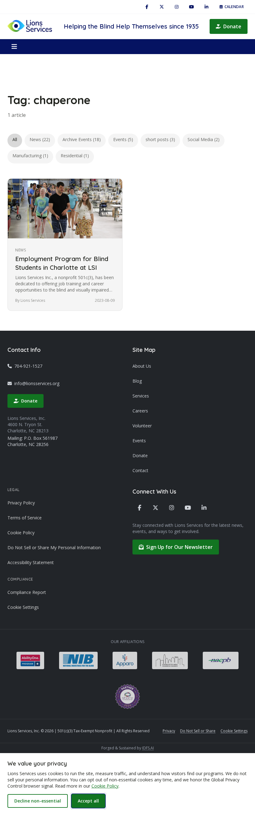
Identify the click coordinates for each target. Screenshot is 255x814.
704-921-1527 (28, 366)
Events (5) (123, 139)
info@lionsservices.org (36, 383)
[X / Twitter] (162, 7)
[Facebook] (147, 7)
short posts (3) (160, 139)
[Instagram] (176, 7)
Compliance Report (26, 592)
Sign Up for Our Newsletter (179, 547)
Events (139, 441)
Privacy (169, 731)
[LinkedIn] (206, 7)
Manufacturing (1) (30, 156)
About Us (141, 366)
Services (140, 396)
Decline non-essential (37, 801)
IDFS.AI (148, 748)
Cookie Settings (23, 607)
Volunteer (142, 426)
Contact (140, 470)
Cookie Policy (21, 533)
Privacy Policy (21, 503)
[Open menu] (14, 46)
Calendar (234, 6)
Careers (140, 411)
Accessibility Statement (30, 562)
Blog (137, 381)
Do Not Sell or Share (198, 731)
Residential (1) (75, 156)
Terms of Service (24, 518)
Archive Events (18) (82, 139)
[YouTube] (191, 7)
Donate (232, 26)
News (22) (40, 139)
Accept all (88, 801)
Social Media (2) (204, 139)
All (14, 139)
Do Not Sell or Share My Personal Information (54, 547)
